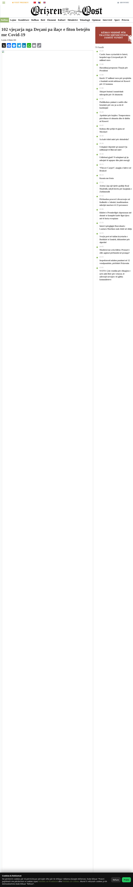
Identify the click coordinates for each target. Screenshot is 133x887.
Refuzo (116, 880)
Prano (126, 880)
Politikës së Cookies (70, 881)
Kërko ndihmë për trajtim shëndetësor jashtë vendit (113, 35)
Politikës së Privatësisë (48, 881)
